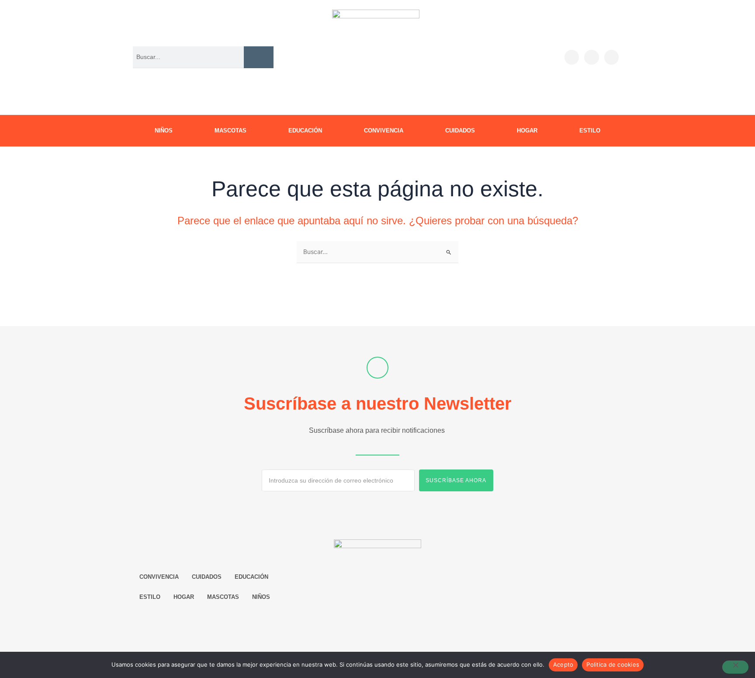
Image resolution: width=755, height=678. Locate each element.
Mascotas (230, 130)
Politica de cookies (612, 664)
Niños (164, 130)
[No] (735, 667)
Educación (305, 130)
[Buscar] (259, 57)
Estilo (589, 130)
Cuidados (460, 130)
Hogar (527, 130)
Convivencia (383, 130)
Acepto (563, 664)
